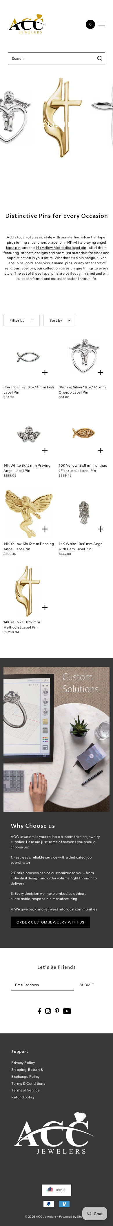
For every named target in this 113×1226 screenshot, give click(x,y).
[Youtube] (67, 1011)
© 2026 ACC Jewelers (41, 1216)
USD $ (60, 1190)
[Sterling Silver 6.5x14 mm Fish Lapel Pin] (28, 356)
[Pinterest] (57, 1011)
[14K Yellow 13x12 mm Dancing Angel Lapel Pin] (28, 512)
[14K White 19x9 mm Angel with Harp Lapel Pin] (84, 512)
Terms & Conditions (28, 1083)
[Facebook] (39, 1011)
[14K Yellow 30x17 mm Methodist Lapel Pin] (28, 591)
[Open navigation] (101, 24)
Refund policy (23, 1097)
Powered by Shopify (73, 1216)
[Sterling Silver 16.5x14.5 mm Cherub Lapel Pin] (84, 356)
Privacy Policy (23, 1062)
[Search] (100, 58)
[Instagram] (48, 1011)
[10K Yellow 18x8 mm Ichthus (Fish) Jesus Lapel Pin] (84, 434)
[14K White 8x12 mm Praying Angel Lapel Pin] (28, 434)
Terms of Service (25, 1090)
